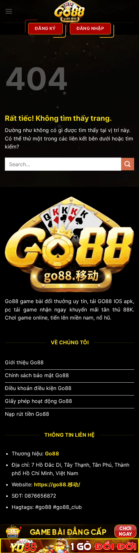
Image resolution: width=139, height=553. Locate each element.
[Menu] (9, 11)
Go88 (52, 453)
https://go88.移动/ (57, 484)
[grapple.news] (69, 11)
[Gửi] (127, 164)
